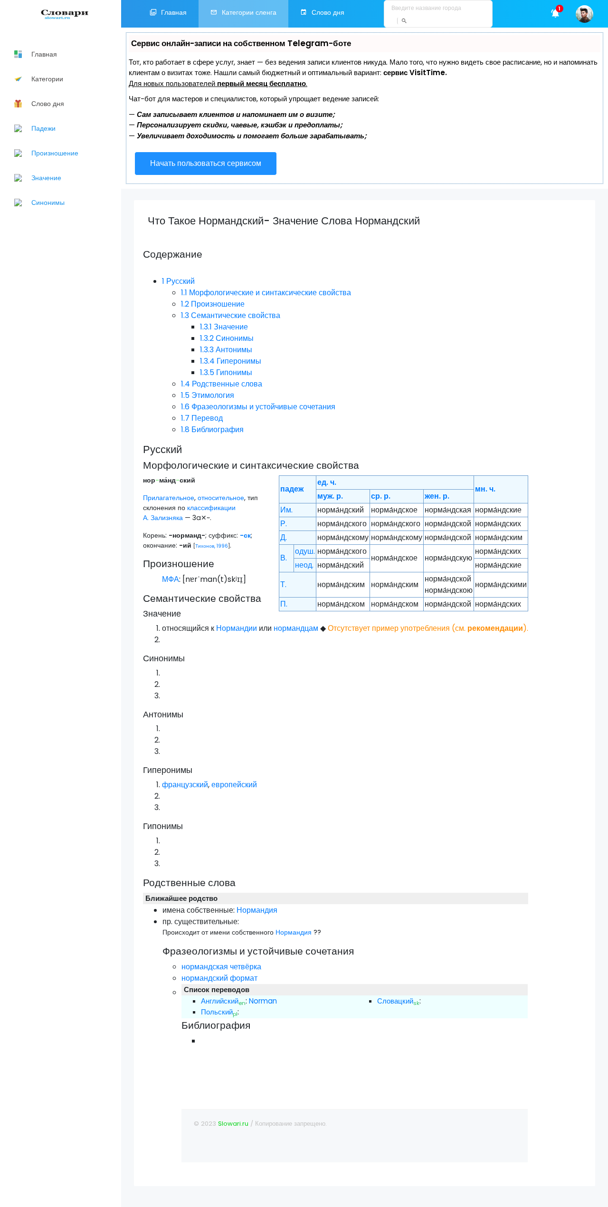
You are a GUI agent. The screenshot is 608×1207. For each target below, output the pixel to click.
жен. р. (437, 496)
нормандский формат (219, 978)
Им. (286, 509)
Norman (263, 1001)
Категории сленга (249, 12)
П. (283, 604)
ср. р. (380, 496)
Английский (219, 1001)
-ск (245, 535)
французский (185, 784)
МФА (170, 579)
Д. (283, 537)
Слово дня (328, 12)
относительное (221, 497)
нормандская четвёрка (221, 966)
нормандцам (296, 628)
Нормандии (236, 628)
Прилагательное (168, 497)
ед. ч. (326, 482)
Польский (217, 1012)
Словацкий (395, 1001)
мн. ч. (485, 488)
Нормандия (257, 910)
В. (283, 557)
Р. (283, 523)
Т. (283, 584)
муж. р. (330, 496)
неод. (304, 565)
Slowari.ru (233, 1123)
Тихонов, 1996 (211, 546)
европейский (234, 784)
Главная (174, 12)
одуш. (305, 551)
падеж (292, 488)
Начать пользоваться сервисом (205, 163)
